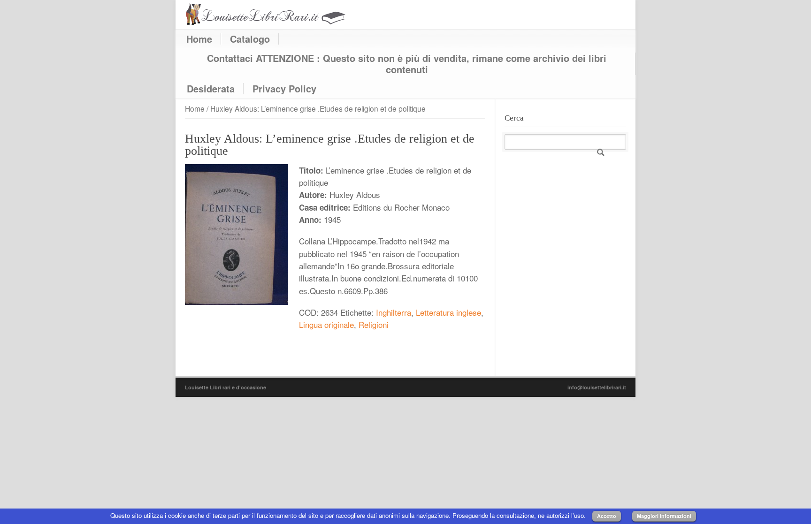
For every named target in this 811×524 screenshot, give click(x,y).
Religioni (374, 324)
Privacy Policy (284, 88)
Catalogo (250, 39)
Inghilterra (393, 312)
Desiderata (211, 88)
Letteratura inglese (448, 312)
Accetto (606, 515)
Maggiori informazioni (664, 515)
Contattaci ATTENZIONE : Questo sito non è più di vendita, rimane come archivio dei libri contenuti (406, 64)
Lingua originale (326, 324)
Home (199, 39)
